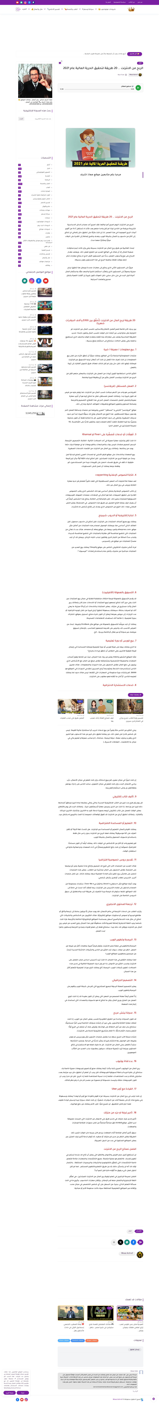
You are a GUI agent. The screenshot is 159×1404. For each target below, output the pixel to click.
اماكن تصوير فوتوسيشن (35, 199)
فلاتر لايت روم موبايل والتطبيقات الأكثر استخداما (35, 242)
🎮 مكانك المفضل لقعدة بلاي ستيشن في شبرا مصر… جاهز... (101, 1326)
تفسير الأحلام (35, 203)
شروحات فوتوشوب (35, 222)
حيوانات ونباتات (35, 210)
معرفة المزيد (10, 1393)
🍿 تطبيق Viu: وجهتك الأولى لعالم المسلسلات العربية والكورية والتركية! (27, 344)
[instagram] (25, 2)
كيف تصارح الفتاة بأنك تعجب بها (102, 719)
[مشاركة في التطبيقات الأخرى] (114, 1242)
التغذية (35, 176)
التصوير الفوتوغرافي (35, 172)
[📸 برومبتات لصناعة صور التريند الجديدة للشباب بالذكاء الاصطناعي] (45, 381)
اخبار (140, 63)
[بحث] (17, 9)
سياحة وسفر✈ (88, 9)
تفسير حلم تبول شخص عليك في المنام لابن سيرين (27, 357)
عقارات (35, 233)
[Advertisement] (79, 33)
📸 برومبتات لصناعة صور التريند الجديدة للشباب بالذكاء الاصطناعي (28, 383)
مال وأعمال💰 (37, 9)
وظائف (35, 265)
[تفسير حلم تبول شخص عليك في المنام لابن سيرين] (45, 355)
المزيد (24, 9)
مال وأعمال (35, 258)
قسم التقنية (35, 250)
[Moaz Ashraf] (131, 9)
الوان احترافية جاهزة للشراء (35, 195)
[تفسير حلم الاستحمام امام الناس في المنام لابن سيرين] (45, 394)
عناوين (35, 237)
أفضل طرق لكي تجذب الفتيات (72, 718)
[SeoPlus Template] (142, 1399)
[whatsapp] (21, 2)
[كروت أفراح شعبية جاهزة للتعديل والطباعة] (45, 330)
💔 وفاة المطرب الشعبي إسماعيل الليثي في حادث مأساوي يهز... (74, 1328)
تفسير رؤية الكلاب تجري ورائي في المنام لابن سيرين (131, 719)
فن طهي (35, 246)
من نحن (140, 2)
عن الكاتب (131, 2)
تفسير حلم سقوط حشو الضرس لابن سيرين (27, 318)
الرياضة (35, 180)
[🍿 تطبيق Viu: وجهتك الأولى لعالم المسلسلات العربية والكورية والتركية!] (45, 342)
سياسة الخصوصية (120, 2)
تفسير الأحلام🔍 (53, 9)
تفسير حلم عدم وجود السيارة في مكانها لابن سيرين (28, 370)
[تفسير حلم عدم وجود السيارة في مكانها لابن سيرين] (45, 368)
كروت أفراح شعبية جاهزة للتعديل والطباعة (27, 330)
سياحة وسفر (35, 214)
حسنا (22, 1393)
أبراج (35, 165)
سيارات (35, 218)
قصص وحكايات (35, 254)
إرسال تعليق (134, 1349)
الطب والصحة (35, 184)
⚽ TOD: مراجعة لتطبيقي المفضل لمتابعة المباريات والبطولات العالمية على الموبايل (27, 307)
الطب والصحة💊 (71, 9)
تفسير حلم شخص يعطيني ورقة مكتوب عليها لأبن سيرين (28, 294)
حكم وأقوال (35, 207)
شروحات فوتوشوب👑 (107, 9)
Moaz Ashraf (133, 75)
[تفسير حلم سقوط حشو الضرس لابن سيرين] (45, 318)
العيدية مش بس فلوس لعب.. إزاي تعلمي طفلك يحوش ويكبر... (131, 1328)
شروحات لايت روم (35, 226)
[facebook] (29, 2)
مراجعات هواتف (35, 262)
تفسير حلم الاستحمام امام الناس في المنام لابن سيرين (28, 396)
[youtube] (17, 2)
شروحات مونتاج (35, 229)
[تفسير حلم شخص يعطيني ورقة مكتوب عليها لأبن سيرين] (45, 292)
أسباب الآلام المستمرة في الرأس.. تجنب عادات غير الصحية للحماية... (101, 54)
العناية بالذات (35, 191)
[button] (133, 1242)
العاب (35, 188)
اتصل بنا (108, 2)
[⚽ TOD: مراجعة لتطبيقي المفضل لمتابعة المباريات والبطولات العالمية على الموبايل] (45, 305)
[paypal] (33, 2)
